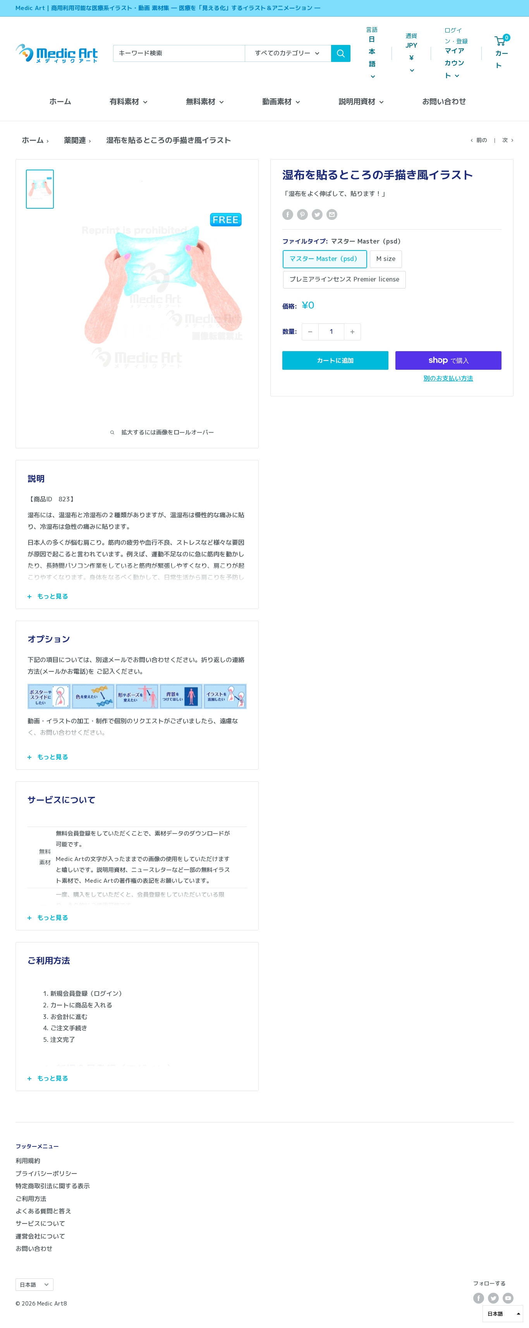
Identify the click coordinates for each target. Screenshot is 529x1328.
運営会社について (40, 1236)
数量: (289, 331)
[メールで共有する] (331, 214)
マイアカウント (454, 63)
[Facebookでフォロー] (478, 1298)
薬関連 (75, 140)
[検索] (340, 53)
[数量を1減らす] (310, 332)
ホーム (60, 101)
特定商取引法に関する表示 (52, 1186)
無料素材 (200, 101)
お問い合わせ (444, 101)
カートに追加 (335, 360)
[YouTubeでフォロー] (508, 1298)
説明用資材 (356, 101)
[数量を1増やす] (352, 332)
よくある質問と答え (43, 1211)
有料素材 (124, 101)
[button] (503, 1313)
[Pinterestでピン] (302, 214)
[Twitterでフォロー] (493, 1298)
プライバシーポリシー (46, 1173)
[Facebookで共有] (287, 214)
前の (481, 140)
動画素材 (277, 101)
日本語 (28, 1284)
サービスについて (40, 1223)
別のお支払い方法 (448, 378)
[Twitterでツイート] (317, 214)
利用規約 (27, 1160)
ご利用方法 (30, 1198)
